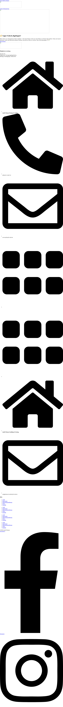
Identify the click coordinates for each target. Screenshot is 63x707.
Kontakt (4, 505)
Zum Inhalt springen (4, 0)
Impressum (4, 501)
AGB (3, 499)
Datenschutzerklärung (7, 502)
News (3, 503)
